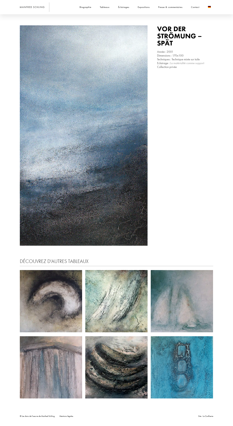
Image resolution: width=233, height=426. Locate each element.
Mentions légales (66, 416)
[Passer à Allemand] (209, 7)
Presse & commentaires (170, 7)
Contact (195, 7)
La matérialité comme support (187, 63)
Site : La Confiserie (205, 416)
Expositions (144, 7)
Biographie (85, 7)
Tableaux (105, 7)
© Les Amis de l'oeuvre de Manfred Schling (37, 416)
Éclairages (123, 7)
